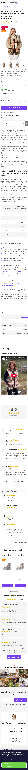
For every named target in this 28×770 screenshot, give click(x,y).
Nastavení (14, 760)
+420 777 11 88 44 (15, 732)
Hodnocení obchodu (14, 595)
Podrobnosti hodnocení (20, 21)
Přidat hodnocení (14, 423)
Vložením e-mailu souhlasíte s (13, 705)
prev (1, 568)
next (26, 568)
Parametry (16, 123)
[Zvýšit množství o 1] (25, 101)
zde (24, 756)
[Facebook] (9, 741)
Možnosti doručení (7, 93)
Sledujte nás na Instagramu (14, 667)
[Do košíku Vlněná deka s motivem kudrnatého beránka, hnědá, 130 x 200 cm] (20, 585)
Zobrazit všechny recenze (14, 481)
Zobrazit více (14, 657)
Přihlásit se (20, 700)
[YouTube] (16, 741)
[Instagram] (13, 741)
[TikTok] (20, 741)
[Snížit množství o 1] (20, 101)
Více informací (4, 77)
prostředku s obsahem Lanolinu (12, 271)
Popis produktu (7, 123)
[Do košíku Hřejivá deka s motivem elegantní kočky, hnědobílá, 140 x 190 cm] (7, 585)
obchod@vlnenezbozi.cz (15, 729)
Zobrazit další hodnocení (20, 542)
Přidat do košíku (14, 107)
